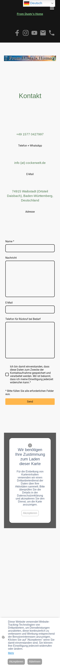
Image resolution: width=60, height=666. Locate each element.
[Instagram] (26, 33)
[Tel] (52, 33)
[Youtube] (34, 33)
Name (9, 241)
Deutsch (35, 3)
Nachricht (11, 257)
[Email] (43, 33)
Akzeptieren (30, 513)
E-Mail (9, 302)
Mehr (11, 653)
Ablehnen (34, 661)
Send (30, 401)
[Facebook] (17, 33)
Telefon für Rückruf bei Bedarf (23, 319)
